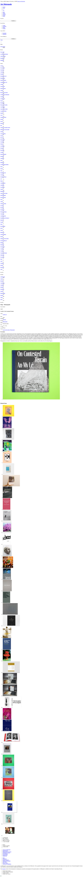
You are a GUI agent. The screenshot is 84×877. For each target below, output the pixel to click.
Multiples (2, 60)
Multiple (1, 242)
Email (4, 27)
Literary (1, 65)
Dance (1, 168)
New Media (2, 67)
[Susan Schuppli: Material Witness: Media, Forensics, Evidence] (7, 451)
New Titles (2, 52)
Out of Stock (2, 46)
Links (4, 8)
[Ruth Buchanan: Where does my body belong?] (6, 509)
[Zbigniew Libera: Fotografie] (12, 742)
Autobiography (3, 215)
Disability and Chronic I (4, 217)
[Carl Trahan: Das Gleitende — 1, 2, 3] (11, 625)
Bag (1, 125)
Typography (2, 86)
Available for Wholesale (4, 94)
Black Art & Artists (3, 104)
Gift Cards (5, 861)
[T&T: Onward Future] (10, 614)
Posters (1, 295)
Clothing (2, 285)
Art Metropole (6, 4)
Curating (2, 248)
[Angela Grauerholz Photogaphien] (8, 800)
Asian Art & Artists (3, 193)
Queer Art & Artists (3, 108)
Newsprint (2, 257)
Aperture (4, 319)
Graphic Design (3, 117)
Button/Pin (2, 191)
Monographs (2, 293)
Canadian (2, 96)
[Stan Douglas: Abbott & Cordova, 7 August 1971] (7, 497)
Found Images (3, 88)
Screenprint (2, 246)
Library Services (6, 859)
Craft (1, 261)
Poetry (1, 100)
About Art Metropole (6, 849)
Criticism (2, 71)
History (1, 143)
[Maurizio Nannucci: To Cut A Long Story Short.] (6, 602)
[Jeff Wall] (7, 754)
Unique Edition (3, 234)
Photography (2, 78)
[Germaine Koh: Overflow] (11, 486)
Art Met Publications (4, 54)
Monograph (2, 139)
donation (4, 868)
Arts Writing (2, 106)
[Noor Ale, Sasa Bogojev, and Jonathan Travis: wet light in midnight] (8, 439)
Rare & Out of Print (4, 92)
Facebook (4, 26)
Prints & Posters (3, 154)
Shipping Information (6, 860)
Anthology (2, 185)
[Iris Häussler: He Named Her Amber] (7, 555)
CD (1, 178)
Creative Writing (3, 111)
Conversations (3, 133)
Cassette (1, 250)
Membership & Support (7, 851)
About (4, 13)
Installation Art (3, 172)
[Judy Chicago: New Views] (7, 532)
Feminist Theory (3, 176)
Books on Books (3, 211)
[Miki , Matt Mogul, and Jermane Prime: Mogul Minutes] (10, 835)
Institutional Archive (6, 852)
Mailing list (5, 855)
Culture (1, 90)
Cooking (2, 263)
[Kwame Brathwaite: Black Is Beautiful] (8, 416)
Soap (1, 170)
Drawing (2, 137)
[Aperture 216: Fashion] (7, 462)
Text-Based (2, 187)
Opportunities (5, 854)
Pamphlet (2, 207)
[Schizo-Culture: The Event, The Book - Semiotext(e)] (7, 544)
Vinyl (1, 115)
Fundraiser (2, 209)
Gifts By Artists (3, 203)
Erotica (1, 236)
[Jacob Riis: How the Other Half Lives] (8, 765)
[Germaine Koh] (8, 474)
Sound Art (2, 69)
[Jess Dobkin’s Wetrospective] (7, 719)
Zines (1, 160)
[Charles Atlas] (8, 567)
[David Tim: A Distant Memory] (10, 812)
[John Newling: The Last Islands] (11, 672)
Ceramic (1, 152)
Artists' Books (3, 56)
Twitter (4, 25)
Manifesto (2, 244)
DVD (1, 228)
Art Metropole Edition (4, 164)
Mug (1, 259)
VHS (1, 269)
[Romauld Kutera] (7, 660)
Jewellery (2, 205)
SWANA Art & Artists (4, 238)
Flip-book (2, 267)
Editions (1, 287)
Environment (2, 226)
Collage (1, 84)
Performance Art (3, 76)
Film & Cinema (3, 80)
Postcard (2, 148)
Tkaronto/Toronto (3, 252)
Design (1, 119)
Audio (1, 201)
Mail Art (1, 220)
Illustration (2, 102)
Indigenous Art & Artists (4, 129)
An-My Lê (5, 314)
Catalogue (2, 158)
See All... (2, 272)
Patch (1, 166)
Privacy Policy (5, 862)
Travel (1, 230)
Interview (2, 123)
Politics (1, 113)
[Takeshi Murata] (7, 579)
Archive (4, 14)
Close (1, 39)
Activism (2, 174)
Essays (1, 121)
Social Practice (3, 197)
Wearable (2, 156)
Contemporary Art (3, 82)
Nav (3, 10)
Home (4, 16)
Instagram (4, 34)
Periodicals (2, 58)
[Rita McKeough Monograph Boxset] (10, 695)
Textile (1, 222)
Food (1, 199)
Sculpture (2, 141)
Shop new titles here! (21, 1)
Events (4, 15)
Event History (5, 853)
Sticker (1, 265)
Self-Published (3, 195)
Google (4, 28)
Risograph (2, 150)
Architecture (2, 98)
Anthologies (2, 276)
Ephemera (2, 162)
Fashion (1, 131)
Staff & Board (5, 850)
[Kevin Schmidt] (7, 590)
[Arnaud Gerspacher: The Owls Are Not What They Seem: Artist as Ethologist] (7, 649)
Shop (4, 12)
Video (1, 297)
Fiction (1, 135)
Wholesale (5, 858)
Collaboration (2, 183)
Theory (1, 189)
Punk (1, 224)
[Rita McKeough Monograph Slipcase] (10, 684)
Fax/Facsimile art (3, 240)
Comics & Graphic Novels (5, 127)
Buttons (1, 280)
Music (1, 180)
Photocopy (2, 232)
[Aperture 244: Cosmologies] (7, 427)
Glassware (2, 213)
